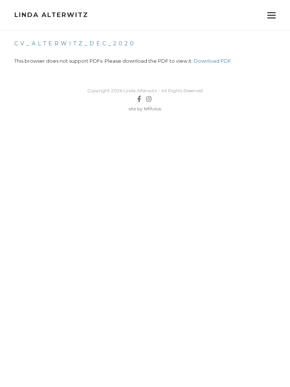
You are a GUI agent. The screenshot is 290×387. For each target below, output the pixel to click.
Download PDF (212, 61)
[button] (271, 15)
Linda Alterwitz (51, 15)
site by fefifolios (145, 108)
